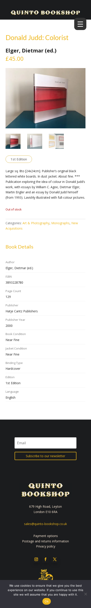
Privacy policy (45, 546)
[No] (85, 594)
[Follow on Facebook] (45, 559)
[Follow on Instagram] (36, 559)
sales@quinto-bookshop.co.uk (45, 524)
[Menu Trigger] (80, 24)
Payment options (45, 536)
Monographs (60, 223)
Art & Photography (36, 223)
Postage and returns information (45, 541)
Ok (47, 601)
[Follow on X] (54, 559)
